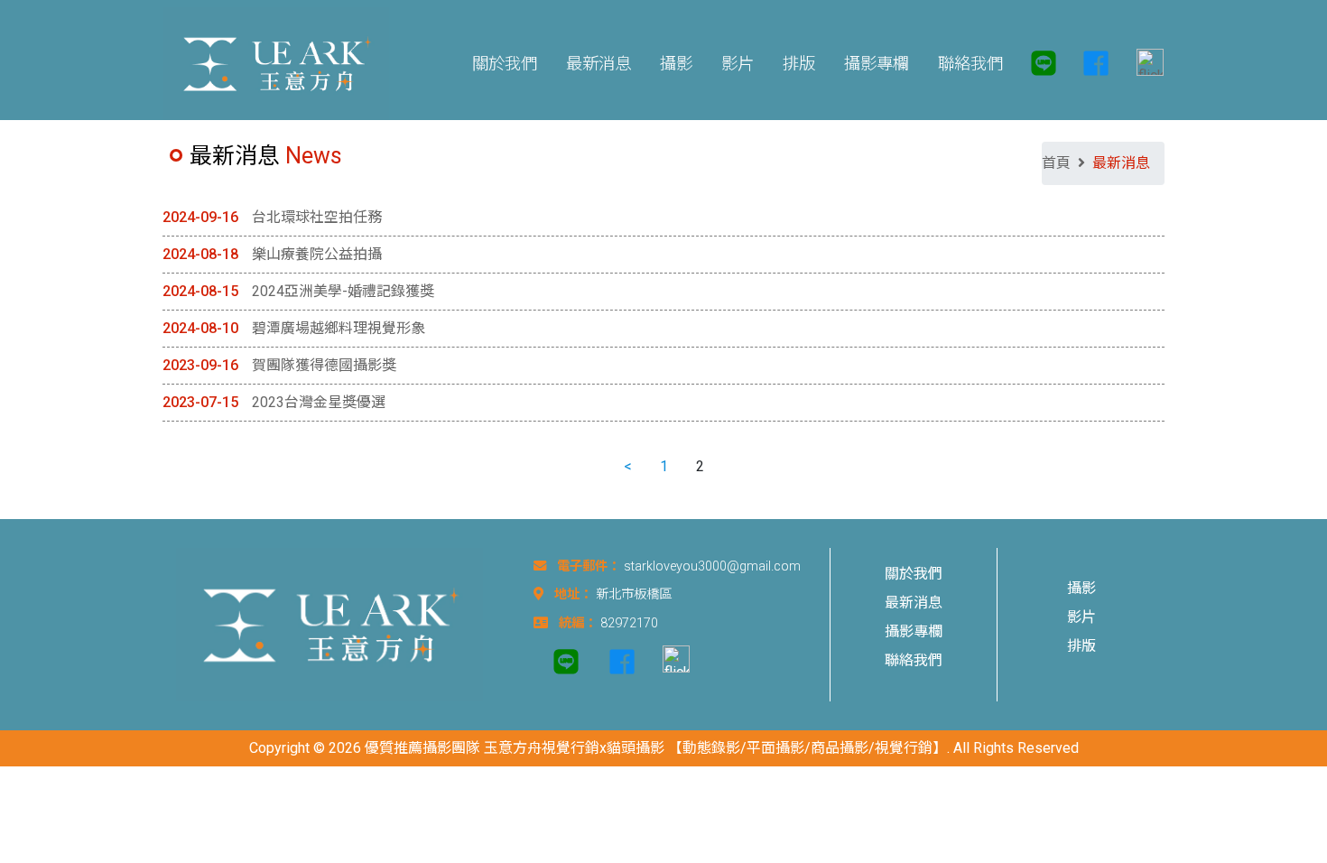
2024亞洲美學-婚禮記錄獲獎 (343, 291)
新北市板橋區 (634, 594)
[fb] (1096, 63)
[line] (1043, 63)
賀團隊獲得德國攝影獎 (324, 365)
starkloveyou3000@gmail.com (712, 566)
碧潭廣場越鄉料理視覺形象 (338, 328)
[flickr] (1143, 63)
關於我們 (913, 573)
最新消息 (913, 602)
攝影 (1081, 588)
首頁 (1056, 163)
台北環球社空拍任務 (317, 217)
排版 (1081, 645)
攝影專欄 (913, 631)
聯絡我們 (913, 660)
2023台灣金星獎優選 (318, 402)
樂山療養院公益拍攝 (317, 254)
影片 (1081, 617)
